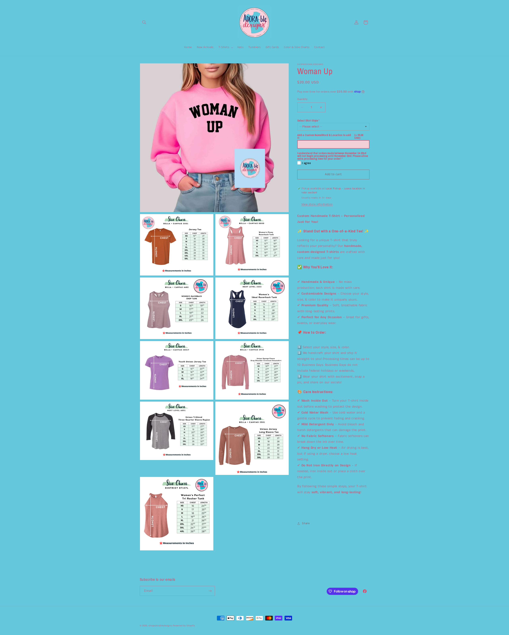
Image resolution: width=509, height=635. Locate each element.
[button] (144, 22)
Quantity (302, 99)
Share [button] (306, 523)
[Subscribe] (210, 591)
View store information (317, 204)
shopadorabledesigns (160, 625)
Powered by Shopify (184, 625)
